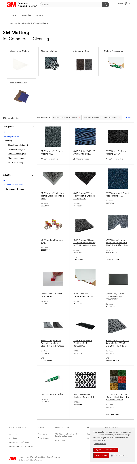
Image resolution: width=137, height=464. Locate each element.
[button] (119, 455)
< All (4, 132)
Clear (128, 118)
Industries (26, 15)
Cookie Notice (100, 444)
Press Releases (43, 438)
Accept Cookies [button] (101, 455)
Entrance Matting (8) (17, 154)
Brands (39, 15)
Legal (21, 457)
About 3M (13, 434)
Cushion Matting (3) (16, 150)
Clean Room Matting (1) (18, 145)
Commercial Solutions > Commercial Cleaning (100, 117)
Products (11, 15)
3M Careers (13, 438)
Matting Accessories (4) (18, 158)
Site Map (90, 438)
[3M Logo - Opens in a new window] (22, 4)
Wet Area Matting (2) (17, 163)
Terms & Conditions (38, 457)
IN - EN (121, 3)
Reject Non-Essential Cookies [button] (106, 450)
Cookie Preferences (53, 457)
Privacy (27, 457)
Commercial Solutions (65, 117)
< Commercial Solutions (12, 185)
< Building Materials (11, 137)
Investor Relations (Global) (19, 442)
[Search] (105, 4)
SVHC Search (60, 440)
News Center (43, 434)
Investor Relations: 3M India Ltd (21, 446)
